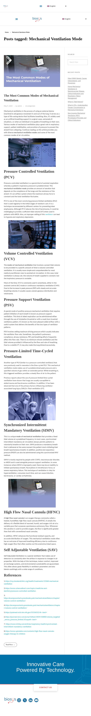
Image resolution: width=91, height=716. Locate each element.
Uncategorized (30, 106)
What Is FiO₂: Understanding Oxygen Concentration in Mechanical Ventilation (78, 108)
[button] (41, 6)
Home (7, 32)
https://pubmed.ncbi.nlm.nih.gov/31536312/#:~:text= (26, 612)
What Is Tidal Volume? (75, 102)
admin (20, 106)
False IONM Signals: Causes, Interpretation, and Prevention (77, 81)
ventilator (49, 214)
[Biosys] (10, 700)
